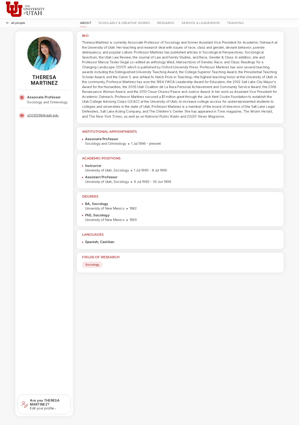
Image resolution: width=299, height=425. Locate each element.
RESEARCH (165, 23)
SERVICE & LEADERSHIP (201, 23)
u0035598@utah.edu (43, 115)
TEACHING (235, 23)
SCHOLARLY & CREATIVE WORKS (124, 23)
